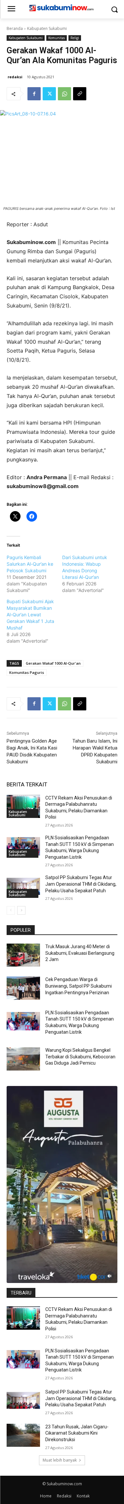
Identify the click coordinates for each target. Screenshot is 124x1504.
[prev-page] (11, 910)
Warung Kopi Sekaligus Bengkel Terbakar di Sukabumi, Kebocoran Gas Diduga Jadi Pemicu (80, 1057)
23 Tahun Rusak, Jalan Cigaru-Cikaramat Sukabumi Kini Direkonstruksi (76, 1433)
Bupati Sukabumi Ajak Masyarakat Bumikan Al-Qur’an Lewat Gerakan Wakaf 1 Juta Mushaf (30, 614)
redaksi (15, 76)
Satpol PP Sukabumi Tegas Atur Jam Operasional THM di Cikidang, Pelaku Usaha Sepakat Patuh (80, 884)
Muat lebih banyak (60, 1460)
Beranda (15, 28)
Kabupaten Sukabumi (47, 28)
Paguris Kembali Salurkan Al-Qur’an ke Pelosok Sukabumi (30, 564)
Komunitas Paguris (26, 672)
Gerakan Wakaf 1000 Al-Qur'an (53, 663)
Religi (74, 38)
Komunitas (56, 38)
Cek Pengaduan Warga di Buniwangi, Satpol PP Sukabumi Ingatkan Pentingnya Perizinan (78, 986)
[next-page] (21, 910)
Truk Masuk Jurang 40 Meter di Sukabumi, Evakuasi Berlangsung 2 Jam (79, 953)
